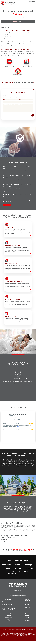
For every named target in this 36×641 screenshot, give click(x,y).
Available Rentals (8, 617)
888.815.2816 (11, 609)
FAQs (9, 620)
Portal (27, 603)
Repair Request (27, 606)
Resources (27, 607)
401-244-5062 (32, 1)
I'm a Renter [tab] (13, 97)
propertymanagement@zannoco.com (18, 595)
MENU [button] (34, 3)
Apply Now (8, 619)
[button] (18, 391)
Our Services (27, 619)
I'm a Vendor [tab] (20, 97)
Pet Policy (8, 622)
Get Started (6, 205)
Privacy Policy (21, 632)
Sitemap (15, 632)
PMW (24, 630)
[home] (8, 3)
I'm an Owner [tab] (6, 97)
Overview (15, 21)
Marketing (20, 21)
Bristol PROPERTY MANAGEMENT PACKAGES (22, 549)
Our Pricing (27, 620)
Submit (32, 115)
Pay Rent (27, 604)
